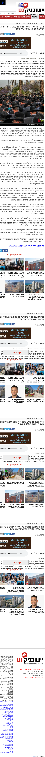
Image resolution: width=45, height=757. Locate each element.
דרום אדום (10, 696)
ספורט (10, 686)
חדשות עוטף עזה (8, 730)
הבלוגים (5, 699)
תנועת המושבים (8, 704)
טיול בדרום (9, 721)
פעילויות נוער (9, 676)
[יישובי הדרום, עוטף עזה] (30, 15)
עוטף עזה (8, 17)
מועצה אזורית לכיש (7, 736)
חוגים (11, 679)
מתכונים (4, 682)
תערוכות (10, 673)
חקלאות (4, 700)
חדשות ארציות (20, 24)
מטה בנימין (4, 662)
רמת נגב (4, 660)
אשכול (11, 657)
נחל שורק (4, 659)
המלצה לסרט (9, 711)
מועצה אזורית (8, 729)
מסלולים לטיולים (8, 717)
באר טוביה (4, 657)
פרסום (11, 751)
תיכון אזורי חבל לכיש (7, 703)
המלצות (4, 690)
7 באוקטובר (9, 723)
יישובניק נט (39, 24)
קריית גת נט (9, 748)
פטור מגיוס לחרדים (35, 58)
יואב (11, 667)
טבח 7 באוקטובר (8, 725)
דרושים (5, 679)
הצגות (5, 672)
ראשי (42, 17)
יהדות (11, 699)
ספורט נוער (9, 687)
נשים (11, 689)
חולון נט (10, 750)
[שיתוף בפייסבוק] (12, 35)
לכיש (39, 559)
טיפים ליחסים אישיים (6, 714)
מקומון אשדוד (9, 739)
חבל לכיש (37, 454)
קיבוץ (11, 728)
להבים (11, 660)
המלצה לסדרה (8, 712)
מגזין (11, 680)
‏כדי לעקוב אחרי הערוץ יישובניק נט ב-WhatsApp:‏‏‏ (26, 246)
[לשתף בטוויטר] (7, 35)
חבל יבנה (8, 663)
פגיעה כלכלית (25, 58)
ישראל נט (10, 740)
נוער (11, 674)
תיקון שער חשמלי (8, 707)
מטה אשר (4, 664)
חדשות (35, 17)
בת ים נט (10, 741)
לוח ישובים (9, 677)
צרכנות (10, 692)
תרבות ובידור (8, 670)
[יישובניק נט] (29, 664)
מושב (11, 726)
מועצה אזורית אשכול (6, 733)
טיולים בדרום (9, 718)
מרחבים (5, 667)
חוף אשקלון (9, 669)
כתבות (11, 672)
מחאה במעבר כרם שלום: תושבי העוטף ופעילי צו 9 (26, 349)
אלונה (11, 664)
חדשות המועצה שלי (22, 17)
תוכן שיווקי (10, 693)
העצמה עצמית (8, 715)
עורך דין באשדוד (8, 747)
